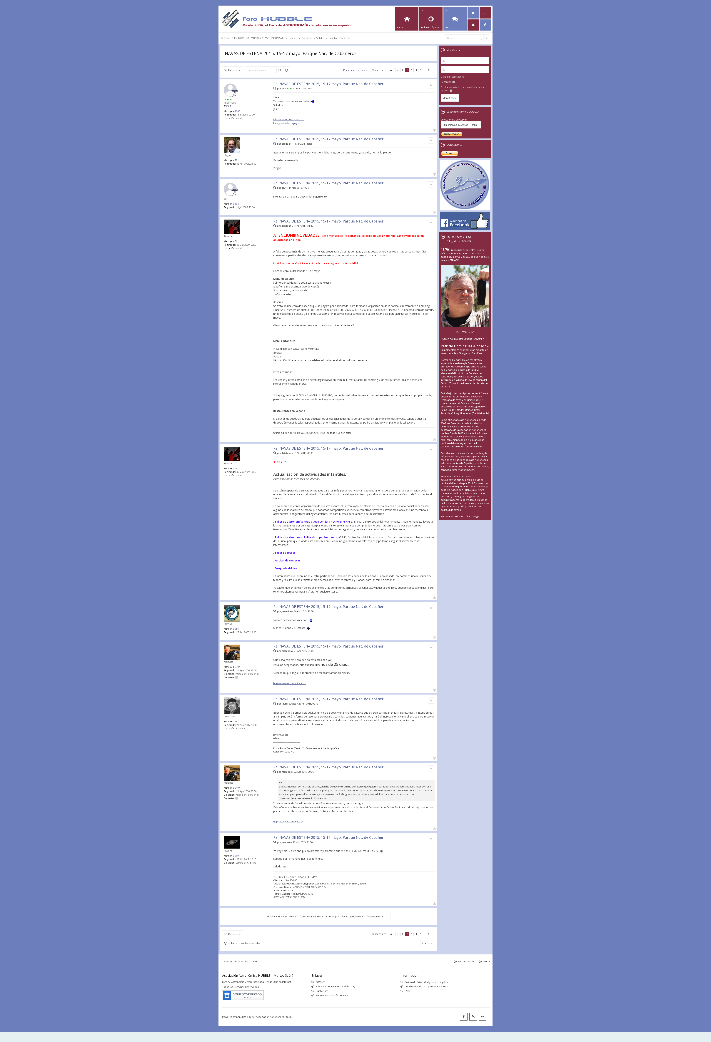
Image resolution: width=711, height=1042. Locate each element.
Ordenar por (332, 916)
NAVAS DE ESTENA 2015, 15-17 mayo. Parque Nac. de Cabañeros (290, 53)
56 (236, 241)
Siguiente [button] (433, 70)
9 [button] (428, 70)
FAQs (407, 991)
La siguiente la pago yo (286, 123)
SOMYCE (320, 982)
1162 (237, 111)
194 (237, 203)
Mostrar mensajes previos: (282, 916)
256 (237, 628)
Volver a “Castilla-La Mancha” (244, 943)
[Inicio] (286, 19)
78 (236, 160)
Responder (234, 70)
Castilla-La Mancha (340, 38)
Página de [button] (391, 70)
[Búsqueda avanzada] (486, 38)
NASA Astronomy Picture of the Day (335, 986)
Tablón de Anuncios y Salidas (307, 38)
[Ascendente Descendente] (374, 916)
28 (236, 721)
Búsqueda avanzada (286, 70)
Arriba (486, 961)
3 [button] (411, 70)
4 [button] (416, 70)
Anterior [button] (397, 70)
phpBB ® (241, 1016)
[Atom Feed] (473, 1017)
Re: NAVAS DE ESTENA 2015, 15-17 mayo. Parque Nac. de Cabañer (328, 83)
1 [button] (402, 70)
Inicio (227, 38)
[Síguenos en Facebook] (464, 1017)
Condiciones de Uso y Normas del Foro (426, 986)
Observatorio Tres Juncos (287, 119)
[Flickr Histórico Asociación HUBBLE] (482, 1017)
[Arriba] (434, 130)
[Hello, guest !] (473, 25)
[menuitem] (473, 13)
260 (237, 855)
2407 (237, 666)
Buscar (279, 70)
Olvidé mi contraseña (453, 76)
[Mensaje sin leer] (275, 88)
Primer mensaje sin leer (356, 70)
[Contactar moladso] (236, 677)
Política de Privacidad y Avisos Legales (426, 982)
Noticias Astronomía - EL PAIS (332, 995)
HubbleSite (322, 991)
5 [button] (421, 70)
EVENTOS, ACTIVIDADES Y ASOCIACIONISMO (259, 38)
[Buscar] (480, 38)
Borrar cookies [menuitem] (466, 961)
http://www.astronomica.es (288, 683)
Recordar (446, 81)
